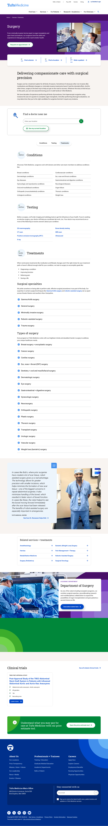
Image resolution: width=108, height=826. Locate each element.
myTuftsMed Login (96, 1)
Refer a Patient (56, 2)
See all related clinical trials (88, 668)
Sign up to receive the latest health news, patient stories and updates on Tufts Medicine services (78, 800)
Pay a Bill (68, 2)
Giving (82, 2)
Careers (76, 2)
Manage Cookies (72, 817)
